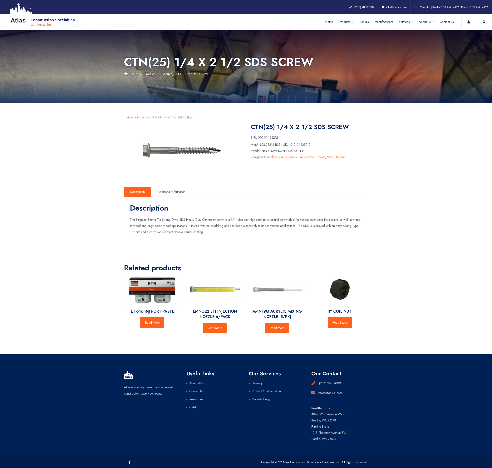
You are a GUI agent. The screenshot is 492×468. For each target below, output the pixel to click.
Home (329, 22)
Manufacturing (261, 399)
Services (404, 22)
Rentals (364, 22)
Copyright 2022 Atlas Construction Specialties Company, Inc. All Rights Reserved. (314, 462)
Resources (196, 399)
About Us (425, 22)
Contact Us (447, 22)
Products (142, 117)
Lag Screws (306, 157)
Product (149, 74)
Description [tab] (137, 192)
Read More (152, 322)
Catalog (194, 407)
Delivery (257, 383)
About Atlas (196, 383)
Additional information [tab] (171, 192)
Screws (320, 157)
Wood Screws (336, 157)
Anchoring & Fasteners (282, 157)
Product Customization (266, 391)
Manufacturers (384, 22)
